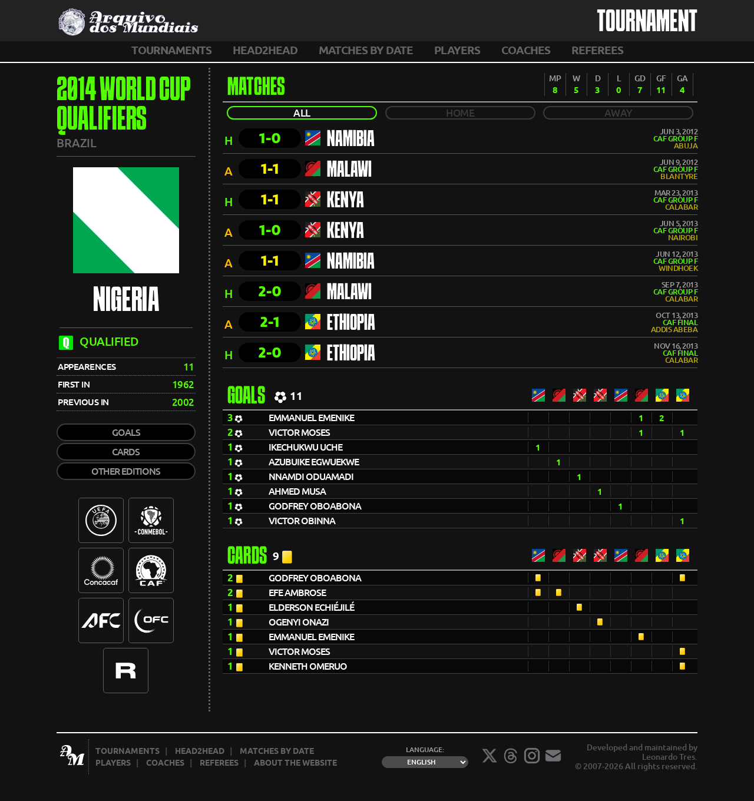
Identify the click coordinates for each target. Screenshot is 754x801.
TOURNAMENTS (171, 50)
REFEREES (597, 50)
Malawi (349, 171)
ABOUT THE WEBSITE (295, 762)
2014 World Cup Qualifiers (124, 106)
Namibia (351, 140)
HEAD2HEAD (265, 50)
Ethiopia (351, 324)
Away (618, 112)
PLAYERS (457, 50)
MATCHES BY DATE (366, 50)
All (301, 112)
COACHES (525, 50)
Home (460, 112)
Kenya (345, 201)
